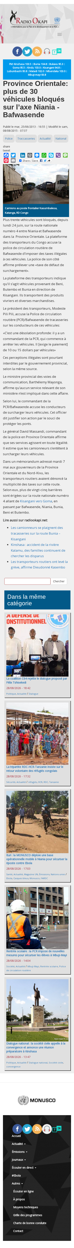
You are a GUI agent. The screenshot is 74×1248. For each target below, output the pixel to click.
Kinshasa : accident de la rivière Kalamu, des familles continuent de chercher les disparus (38, 550)
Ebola (9, 878)
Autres (16, 1183)
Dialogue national (38, 1062)
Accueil (16, 1136)
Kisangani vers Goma (36, 501)
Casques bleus (20, 878)
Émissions (44, 874)
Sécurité (10, 782)
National (60, 138)
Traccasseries (26, 138)
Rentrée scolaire (49, 966)
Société (10, 966)
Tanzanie (54, 782)
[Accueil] (35, 19)
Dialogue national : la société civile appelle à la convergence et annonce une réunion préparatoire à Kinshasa (35, 1047)
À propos (19, 1199)
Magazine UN (31, 874)
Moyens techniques (25, 1207)
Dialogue (33, 693)
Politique (11, 693)
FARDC (44, 878)
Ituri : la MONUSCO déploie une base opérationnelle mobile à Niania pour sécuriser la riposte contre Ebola (36, 859)
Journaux (18, 1159)
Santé (9, 874)
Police (9, 138)
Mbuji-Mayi (33, 966)
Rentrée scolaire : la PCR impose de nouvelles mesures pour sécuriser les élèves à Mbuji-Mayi (36, 953)
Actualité (45, 138)
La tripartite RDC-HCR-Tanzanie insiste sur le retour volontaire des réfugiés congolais (34, 769)
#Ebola (16, 1175)
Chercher (59, 581)
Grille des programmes (27, 1215)
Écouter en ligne (23, 1191)
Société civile (56, 1062)
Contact (18, 1231)
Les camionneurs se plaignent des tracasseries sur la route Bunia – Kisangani (37, 533)
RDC (46, 782)
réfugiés (32, 782)
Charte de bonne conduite (29, 1223)
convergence (13, 1066)
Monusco (35, 878)
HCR (40, 782)
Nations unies (58, 874)
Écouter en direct (23, 1167)
